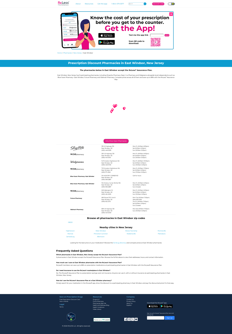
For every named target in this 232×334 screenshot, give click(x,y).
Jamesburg (70, 237)
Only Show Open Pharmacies (116, 141)
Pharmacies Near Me (99, 303)
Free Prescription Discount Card (70, 299)
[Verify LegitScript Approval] (71, 317)
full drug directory (119, 243)
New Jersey (77, 53)
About (78, 4)
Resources (89, 4)
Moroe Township (131, 231)
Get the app (102, 4)
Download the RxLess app (157, 303)
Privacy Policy (131, 301)
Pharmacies (67, 53)
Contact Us (130, 299)
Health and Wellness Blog (101, 305)
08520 (70, 222)
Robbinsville (131, 234)
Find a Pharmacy (98, 301)
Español (129, 305)
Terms (61, 307)
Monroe (70, 234)
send (167, 35)
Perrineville (162, 231)
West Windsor (101, 231)
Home (59, 53)
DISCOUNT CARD (158, 4)
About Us (129, 303)
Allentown (100, 237)
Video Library (97, 309)
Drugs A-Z (96, 299)
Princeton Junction (101, 234)
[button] (113, 106)
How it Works (64, 301)
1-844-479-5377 (117, 4)
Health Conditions (98, 307)
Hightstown (70, 231)
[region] (116, 110)
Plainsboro (161, 234)
